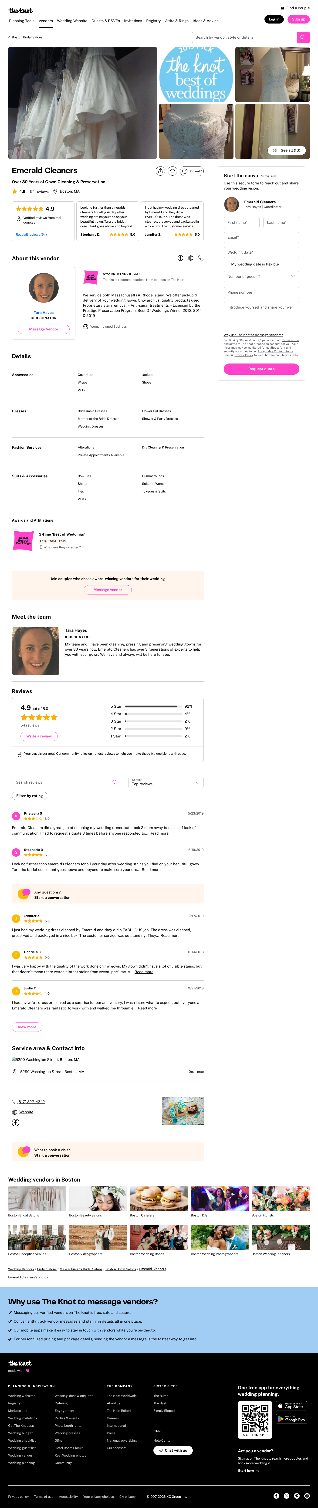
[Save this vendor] (172, 171)
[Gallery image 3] (196, 131)
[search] (115, 782)
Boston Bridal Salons (27, 37)
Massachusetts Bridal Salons (81, 1269)
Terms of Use (290, 340)
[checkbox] (226, 264)
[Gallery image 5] (272, 131)
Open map (196, 1071)
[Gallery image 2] (196, 74)
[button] (60, 547)
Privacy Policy (244, 355)
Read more (159, 833)
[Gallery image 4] (272, 74)
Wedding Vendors (21, 1269)
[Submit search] (303, 37)
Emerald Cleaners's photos (28, 1277)
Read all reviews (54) (31, 234)
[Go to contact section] (200, 259)
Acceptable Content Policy (275, 351)
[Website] (190, 258)
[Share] (160, 171)
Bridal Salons (47, 1269)
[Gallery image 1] (82, 103)
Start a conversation (52, 897)
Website (26, 1112)
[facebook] (180, 258)
